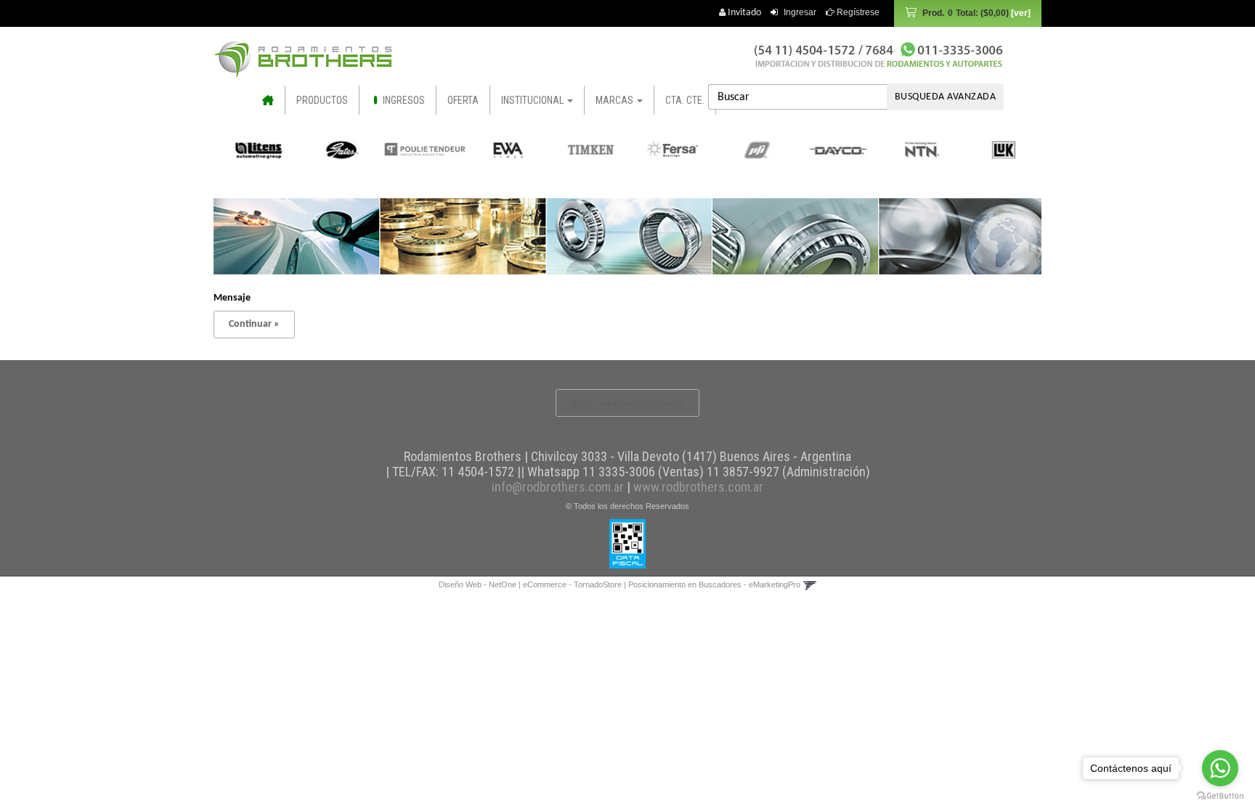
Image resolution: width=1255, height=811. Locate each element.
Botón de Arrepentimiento (627, 402)
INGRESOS (403, 100)
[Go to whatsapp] (1220, 768)
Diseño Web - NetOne (477, 584)
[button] (809, 584)
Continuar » (254, 324)
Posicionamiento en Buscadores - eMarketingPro (714, 584)
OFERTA (463, 100)
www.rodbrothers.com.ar (698, 486)
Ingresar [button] (800, 12)
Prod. (965, 13)
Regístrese (857, 12)
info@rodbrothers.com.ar (558, 486)
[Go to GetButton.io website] (1220, 796)
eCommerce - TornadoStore (572, 584)
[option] (257, 150)
